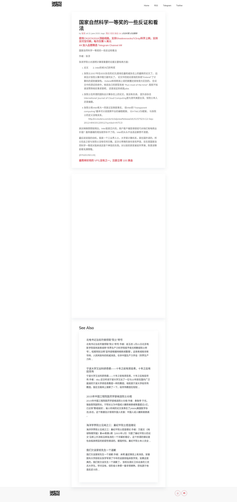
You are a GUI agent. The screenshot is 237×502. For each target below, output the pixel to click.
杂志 (116, 33)
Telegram (167, 5)
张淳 (83, 33)
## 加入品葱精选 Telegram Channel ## (100, 45)
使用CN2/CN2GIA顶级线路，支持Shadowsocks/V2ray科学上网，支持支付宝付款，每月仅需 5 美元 (118, 40)
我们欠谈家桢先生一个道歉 (101, 450)
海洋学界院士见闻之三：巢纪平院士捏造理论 (111, 425)
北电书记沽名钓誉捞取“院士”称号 (104, 339)
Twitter (179, 5)
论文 (112, 33)
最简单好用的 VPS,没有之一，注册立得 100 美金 (106, 160)
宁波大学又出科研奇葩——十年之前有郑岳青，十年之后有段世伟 (118, 370)
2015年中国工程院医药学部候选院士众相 (109, 396)
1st (120, 33)
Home (146, 5)
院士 (108, 33)
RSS (156, 5)
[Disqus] (118, 215)
